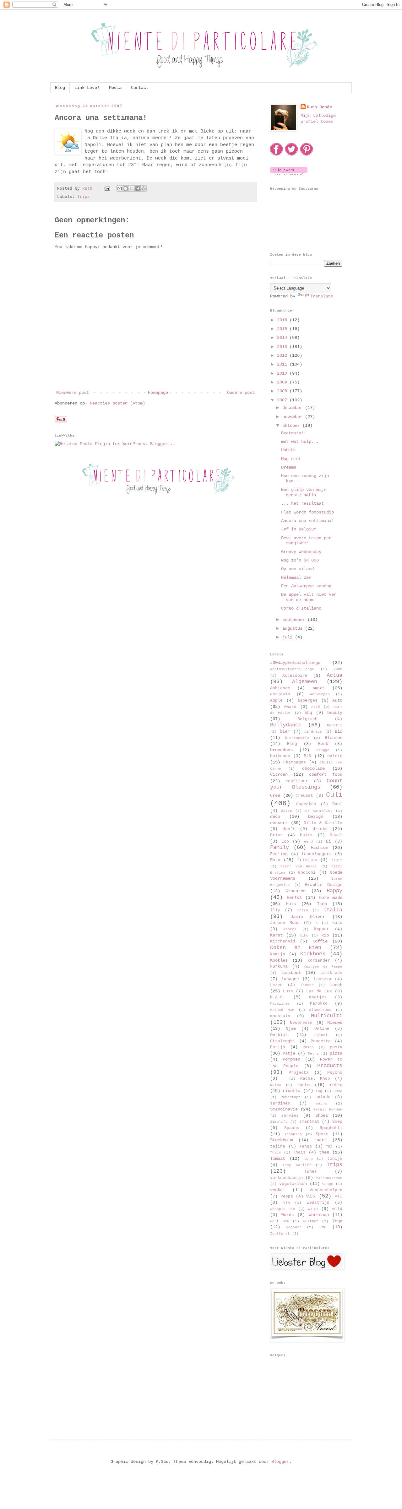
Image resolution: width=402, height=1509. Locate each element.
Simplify (279, 1122)
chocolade (313, 768)
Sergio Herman (327, 1109)
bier (285, 732)
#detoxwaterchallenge (292, 669)
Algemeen (304, 682)
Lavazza (322, 979)
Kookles (279, 960)
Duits (306, 835)
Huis (291, 903)
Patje (289, 1053)
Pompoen (291, 1059)
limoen (307, 985)
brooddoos (281, 749)
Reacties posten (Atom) (117, 403)
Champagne (294, 762)
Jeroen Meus (285, 923)
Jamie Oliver (308, 916)
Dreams (288, 467)
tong (308, 1159)
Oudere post (241, 392)
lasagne (290, 979)
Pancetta (321, 1041)
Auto (337, 700)
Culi (334, 795)
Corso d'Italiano (301, 608)
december (293, 407)
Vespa (286, 1196)
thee (324, 1152)
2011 (283, 364)
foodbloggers (317, 854)
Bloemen (333, 737)
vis (310, 1196)
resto (303, 1084)
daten (286, 811)
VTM (286, 1203)
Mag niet (291, 458)
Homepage (158, 392)
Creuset (304, 796)
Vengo (327, 1184)
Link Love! (87, 87)
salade (322, 1097)
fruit (336, 860)
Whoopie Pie (282, 1209)
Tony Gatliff (296, 1165)
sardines (280, 1103)
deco (275, 816)
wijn (313, 1209)
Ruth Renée (319, 107)
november (293, 416)
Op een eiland (297, 568)
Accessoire (294, 676)
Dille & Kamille (323, 823)
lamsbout (291, 972)
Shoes (321, 1115)
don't (289, 829)
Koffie (320, 941)
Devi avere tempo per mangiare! (306, 540)
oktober (292, 425)
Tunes (310, 1172)
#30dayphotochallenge (295, 662)
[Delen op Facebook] (137, 188)
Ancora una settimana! (307, 520)
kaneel (289, 929)
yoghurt (294, 1227)
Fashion (319, 847)
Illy (275, 910)
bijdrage (313, 732)
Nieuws (334, 1022)
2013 (283, 346)
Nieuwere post (72, 392)
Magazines (280, 1004)
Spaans (291, 1128)
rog (319, 1091)
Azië (315, 707)
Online (321, 1029)
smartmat (309, 1122)
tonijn (334, 1159)
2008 (283, 391)
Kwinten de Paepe (323, 967)
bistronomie (297, 738)
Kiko (304, 935)
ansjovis (280, 694)
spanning (293, 1134)
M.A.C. (277, 997)
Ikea (322, 903)
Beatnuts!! (293, 433)
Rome (338, 1091)
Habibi (288, 450)
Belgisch (307, 719)
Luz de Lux (319, 991)
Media (115, 87)
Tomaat (277, 1158)
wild (337, 1209)
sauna (321, 1103)
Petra (313, 1054)
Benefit (334, 725)
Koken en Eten (295, 948)
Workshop (319, 1214)
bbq (308, 713)
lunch (336, 984)
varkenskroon (329, 1178)
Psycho (334, 1073)
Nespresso (301, 1023)
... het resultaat (302, 503)
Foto (275, 859)
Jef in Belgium (298, 529)
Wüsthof (310, 1221)
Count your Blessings (306, 784)
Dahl (337, 804)
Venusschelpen (326, 1190)
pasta (336, 1047)
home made (330, 897)
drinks (320, 828)
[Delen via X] (131, 188)
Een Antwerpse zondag (306, 586)
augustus (293, 628)
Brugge (322, 750)
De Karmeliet (319, 811)
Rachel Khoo (315, 1079)
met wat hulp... (300, 441)
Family (279, 847)
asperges (307, 700)
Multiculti (326, 1016)
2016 (283, 320)
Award (290, 707)
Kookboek (312, 954)
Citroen (279, 774)
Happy (334, 891)
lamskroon (331, 973)
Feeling (279, 854)
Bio (338, 731)
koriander (318, 960)
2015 (283, 328)
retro (336, 1084)
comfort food (325, 774)
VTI (338, 1196)
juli (288, 637)
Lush (288, 991)
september (294, 619)
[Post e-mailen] (108, 189)
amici (318, 688)
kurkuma (279, 966)
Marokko (319, 1003)
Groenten (295, 890)
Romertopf (291, 1097)
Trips (83, 197)
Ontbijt (279, 1034)
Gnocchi (307, 873)
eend (308, 842)
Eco (285, 841)
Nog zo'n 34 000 (300, 560)
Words (287, 1215)
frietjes (307, 860)
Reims (275, 1085)
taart (320, 1140)
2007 (283, 400)
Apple (276, 700)
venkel (277, 1189)
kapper (321, 929)
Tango (305, 1146)
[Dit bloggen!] (125, 188)
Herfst (294, 897)
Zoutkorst (280, 1233)
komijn (277, 954)
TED (329, 1146)
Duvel (336, 835)
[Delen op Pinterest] (143, 188)
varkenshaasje (286, 1178)
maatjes (318, 997)
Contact (140, 87)
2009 (283, 382)
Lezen (276, 985)
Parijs (277, 1047)
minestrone (320, 1010)
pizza (336, 1053)
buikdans (280, 756)
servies (290, 1116)
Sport (322, 1134)
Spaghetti (331, 1127)
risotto (291, 1090)
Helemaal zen (296, 577)
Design (315, 816)
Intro (302, 910)
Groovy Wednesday (301, 551)
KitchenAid (282, 941)
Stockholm (281, 1140)
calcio (334, 755)
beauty (334, 712)
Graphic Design (323, 884)
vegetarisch (293, 1183)
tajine (277, 1146)
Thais (275, 1152)
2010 (283, 373)
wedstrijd (318, 1203)
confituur (296, 781)
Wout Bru (279, 1221)
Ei (328, 841)
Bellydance (286, 725)
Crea (275, 795)
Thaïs (299, 1152)
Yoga (337, 1221)
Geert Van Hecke (298, 866)
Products (329, 1066)
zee (323, 1226)
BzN (307, 755)
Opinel (321, 1035)
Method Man (282, 1010)
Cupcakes (306, 804)
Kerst (276, 935)
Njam (291, 1029)
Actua (334, 675)
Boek (323, 744)
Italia (332, 910)
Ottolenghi (282, 1041)
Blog (60, 87)
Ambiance (280, 688)
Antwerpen (320, 694)
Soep (337, 1122)
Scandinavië (284, 1109)
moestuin (280, 1016)
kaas (337, 923)
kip (325, 935)
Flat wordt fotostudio (307, 512)
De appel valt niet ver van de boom (308, 597)
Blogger (280, 1461)
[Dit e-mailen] (120, 188)
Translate (321, 296)
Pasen (308, 1047)
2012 (283, 355)
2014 (283, 337)
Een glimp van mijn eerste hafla (303, 492)
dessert (279, 822)
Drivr (276, 835)
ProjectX (299, 1073)
